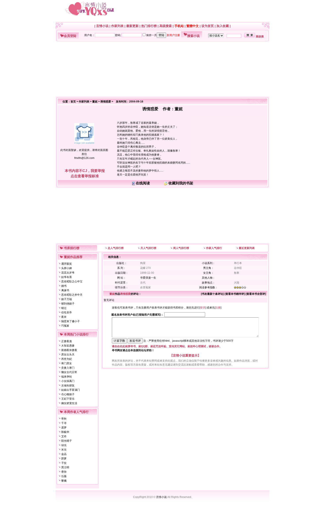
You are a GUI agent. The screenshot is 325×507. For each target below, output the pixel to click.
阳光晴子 (66, 440)
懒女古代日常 (69, 372)
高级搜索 (165, 26)
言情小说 (102, 26)
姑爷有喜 (66, 277)
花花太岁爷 (68, 272)
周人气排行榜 (181, 248)
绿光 (64, 445)
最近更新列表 (247, 248)
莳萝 (64, 458)
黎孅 (64, 480)
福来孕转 (66, 376)
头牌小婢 (66, 268)
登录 (202, 307)
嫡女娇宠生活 (69, 403)
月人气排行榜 (148, 248)
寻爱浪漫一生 (148, 277)
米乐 (64, 449)
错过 (64, 308)
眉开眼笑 (66, 263)
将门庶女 (66, 363)
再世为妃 (66, 358)
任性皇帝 (66, 312)
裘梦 (64, 427)
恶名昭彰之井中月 (71, 294)
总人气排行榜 (116, 248)
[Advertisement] (161, 68)
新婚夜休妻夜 (69, 350)
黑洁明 (65, 467)
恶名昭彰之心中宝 (71, 281)
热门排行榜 (149, 26)
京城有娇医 (68, 385)
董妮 (95, 101)
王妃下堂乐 (68, 398)
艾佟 (64, 436)
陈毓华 (65, 432)
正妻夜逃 (66, 341)
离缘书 (65, 290)
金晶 (64, 454)
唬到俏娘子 (68, 303)
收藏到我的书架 (180, 183)
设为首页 (207, 26)
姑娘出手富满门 (70, 389)
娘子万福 (66, 299)
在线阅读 (143, 183)
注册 (218, 307)
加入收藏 (222, 26)
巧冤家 (65, 325)
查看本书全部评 (256, 293)
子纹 (64, 463)
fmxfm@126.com (84, 158)
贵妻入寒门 (68, 367)
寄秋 (64, 418)
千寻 (64, 423)
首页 (73, 101)
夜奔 (64, 316)
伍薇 (64, 476)
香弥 (64, 471)
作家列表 (117, 26)
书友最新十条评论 (212, 293)
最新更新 (132, 26)
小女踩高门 (68, 381)
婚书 (64, 285)
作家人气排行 (214, 248)
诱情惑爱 (105, 101)
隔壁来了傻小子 (70, 321)
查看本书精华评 (235, 293)
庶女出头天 (68, 354)
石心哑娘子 (68, 394)
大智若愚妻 (68, 345)
